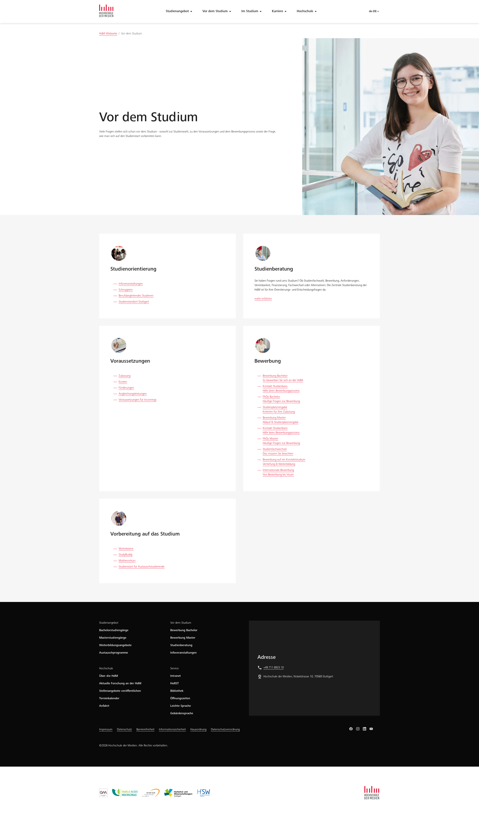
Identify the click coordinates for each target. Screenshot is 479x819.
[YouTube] (371, 729)
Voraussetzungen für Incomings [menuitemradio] (137, 399)
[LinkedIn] (364, 729)
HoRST (174, 683)
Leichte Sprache (180, 705)
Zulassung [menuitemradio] (124, 375)
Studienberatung (181, 645)
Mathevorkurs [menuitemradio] (127, 560)
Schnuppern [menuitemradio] (126, 289)
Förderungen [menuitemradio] (126, 387)
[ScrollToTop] (470, 810)
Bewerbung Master (182, 637)
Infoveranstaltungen (183, 652)
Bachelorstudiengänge (113, 630)
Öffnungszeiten (180, 698)
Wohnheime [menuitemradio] (126, 548)
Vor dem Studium (215, 11)
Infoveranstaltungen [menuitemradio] (131, 283)
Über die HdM (108, 676)
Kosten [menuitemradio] (123, 381)
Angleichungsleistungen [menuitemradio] (133, 393)
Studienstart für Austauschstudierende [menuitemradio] (141, 566)
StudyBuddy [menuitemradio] (125, 554)
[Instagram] (358, 729)
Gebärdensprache (181, 713)
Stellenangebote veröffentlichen (120, 691)
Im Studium (249, 11)
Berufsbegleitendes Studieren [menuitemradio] (136, 295)
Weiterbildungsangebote (115, 645)
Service (174, 668)
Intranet (175, 676)
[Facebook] (351, 729)
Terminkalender (109, 698)
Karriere (277, 11)
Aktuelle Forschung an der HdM (120, 683)
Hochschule (305, 11)
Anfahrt (104, 705)
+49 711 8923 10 (273, 667)
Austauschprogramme (113, 652)
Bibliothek (176, 691)
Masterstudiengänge (112, 637)
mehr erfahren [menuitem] (263, 298)
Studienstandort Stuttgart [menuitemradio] (134, 301)
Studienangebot (177, 11)
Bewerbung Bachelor (183, 630)
